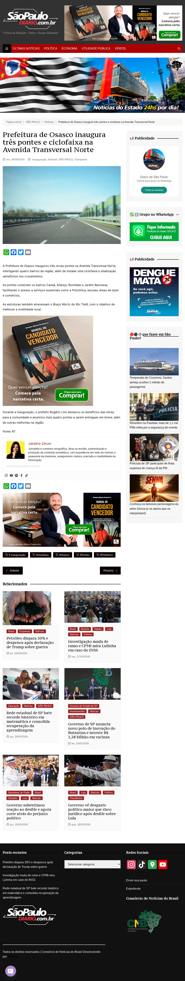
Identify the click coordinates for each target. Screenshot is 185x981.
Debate (98, 629)
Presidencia (76, 798)
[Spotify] (16, 475)
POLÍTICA (50, 48)
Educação (13, 706)
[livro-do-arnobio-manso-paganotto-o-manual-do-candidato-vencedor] (123, 22)
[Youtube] (11, 475)
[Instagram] (6, 475)
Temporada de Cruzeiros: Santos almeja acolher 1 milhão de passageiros (151, 382)
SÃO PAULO (66, 159)
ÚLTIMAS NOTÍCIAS (26, 48)
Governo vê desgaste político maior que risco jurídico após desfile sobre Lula (92, 811)
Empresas (25, 631)
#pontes (84, 554)
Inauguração (39, 159)
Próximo (108, 570)
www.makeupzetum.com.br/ (23, 465)
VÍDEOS (120, 48)
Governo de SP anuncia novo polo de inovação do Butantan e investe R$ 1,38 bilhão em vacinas (91, 730)
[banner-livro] (62, 519)
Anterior (14, 570)
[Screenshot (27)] (154, 170)
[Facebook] (21, 475)
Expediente (133, 888)
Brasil (11, 631)
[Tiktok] (26, 475)
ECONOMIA (69, 48)
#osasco (64, 554)
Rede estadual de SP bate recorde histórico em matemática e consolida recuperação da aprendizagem (29, 721)
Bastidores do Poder (19, 792)
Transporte (80, 159)
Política (88, 634)
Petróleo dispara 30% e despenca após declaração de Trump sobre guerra (30, 642)
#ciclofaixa (42, 554)
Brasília (85, 629)
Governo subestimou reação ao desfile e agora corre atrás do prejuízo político (29, 811)
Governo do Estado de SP (83, 706)
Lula (109, 629)
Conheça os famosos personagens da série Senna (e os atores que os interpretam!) (154, 509)
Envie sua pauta (136, 880)
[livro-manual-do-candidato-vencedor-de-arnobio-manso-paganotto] (48, 360)
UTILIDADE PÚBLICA (96, 48)
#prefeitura (106, 554)
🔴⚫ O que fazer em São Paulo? (150, 336)
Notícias (52, 159)
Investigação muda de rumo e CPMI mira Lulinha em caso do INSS (92, 646)
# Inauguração (17, 554)
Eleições (12, 798)
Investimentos (77, 711)
